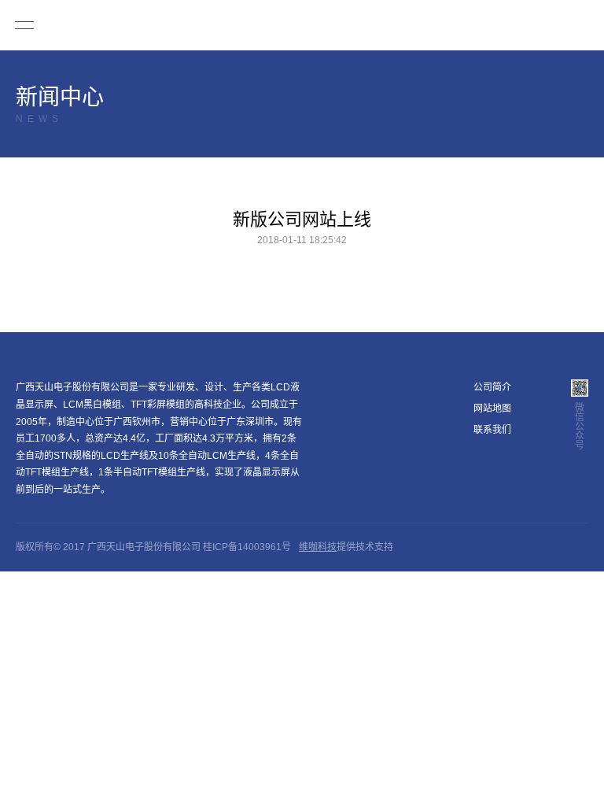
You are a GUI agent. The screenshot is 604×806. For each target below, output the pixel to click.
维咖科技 (318, 547)
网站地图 (492, 408)
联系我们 (492, 429)
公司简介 (492, 387)
